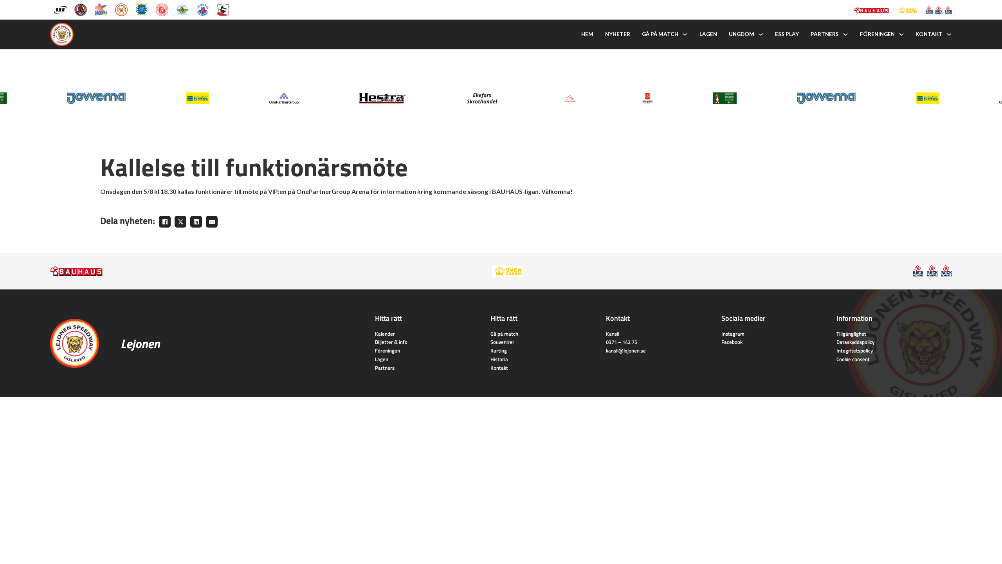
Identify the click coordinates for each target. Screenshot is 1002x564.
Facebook (731, 342)
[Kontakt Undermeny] (949, 34)
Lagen (708, 34)
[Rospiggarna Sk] (162, 9)
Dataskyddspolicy (855, 342)
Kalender (385, 334)
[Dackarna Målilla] (101, 9)
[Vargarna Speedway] (202, 9)
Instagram (732, 334)
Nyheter (617, 34)
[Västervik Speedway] (182, 9)
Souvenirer (502, 342)
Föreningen (877, 34)
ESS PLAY (787, 34)
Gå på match (660, 34)
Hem (587, 34)
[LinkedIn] (196, 222)
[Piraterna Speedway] (141, 9)
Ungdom (741, 34)
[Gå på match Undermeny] (685, 34)
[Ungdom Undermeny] (761, 34)
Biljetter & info (391, 342)
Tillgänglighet (851, 334)
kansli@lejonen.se (626, 350)
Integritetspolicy (854, 350)
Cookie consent (853, 359)
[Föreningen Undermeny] (901, 34)
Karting (498, 350)
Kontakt (929, 34)
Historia (499, 359)
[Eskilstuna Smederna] (223, 9)
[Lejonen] (121, 9)
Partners (825, 34)
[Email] (212, 222)
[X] (180, 222)
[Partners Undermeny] (845, 34)
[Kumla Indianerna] (80, 9)
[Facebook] (165, 222)
